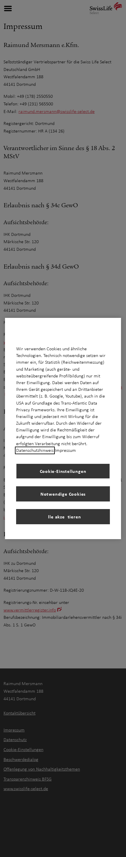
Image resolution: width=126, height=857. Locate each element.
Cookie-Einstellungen (63, 471)
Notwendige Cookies (63, 494)
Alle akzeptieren (63, 516)
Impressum (65, 450)
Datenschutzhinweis (35, 450)
